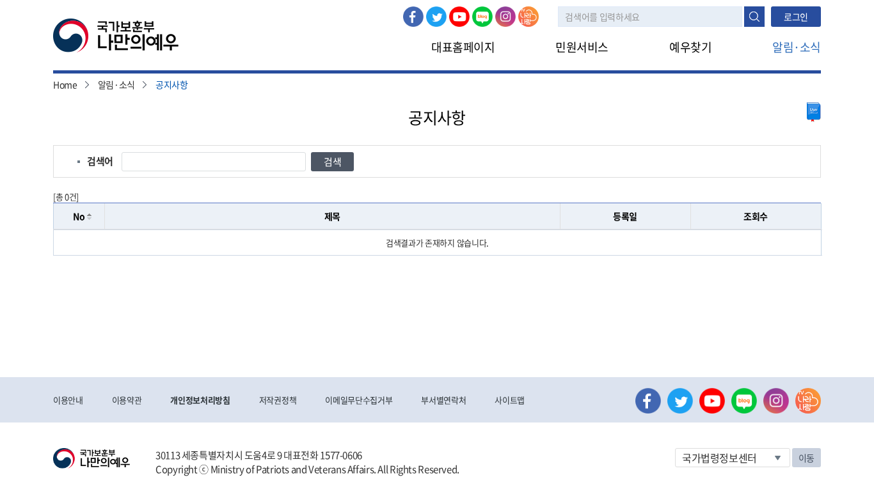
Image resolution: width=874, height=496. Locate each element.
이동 (806, 457)
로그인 (796, 16)
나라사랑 (528, 16)
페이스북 (413, 16)
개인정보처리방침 (200, 400)
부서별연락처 (443, 400)
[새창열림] (814, 112)
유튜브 (459, 16)
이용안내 (68, 400)
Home (65, 84)
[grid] (437, 242)
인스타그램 (505, 16)
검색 (754, 16)
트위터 (436, 16)
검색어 (100, 161)
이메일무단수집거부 (358, 400)
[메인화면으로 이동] (116, 34)
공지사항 (171, 84)
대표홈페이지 (463, 47)
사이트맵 (510, 400)
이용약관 (127, 400)
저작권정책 (277, 400)
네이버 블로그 (482, 16)
